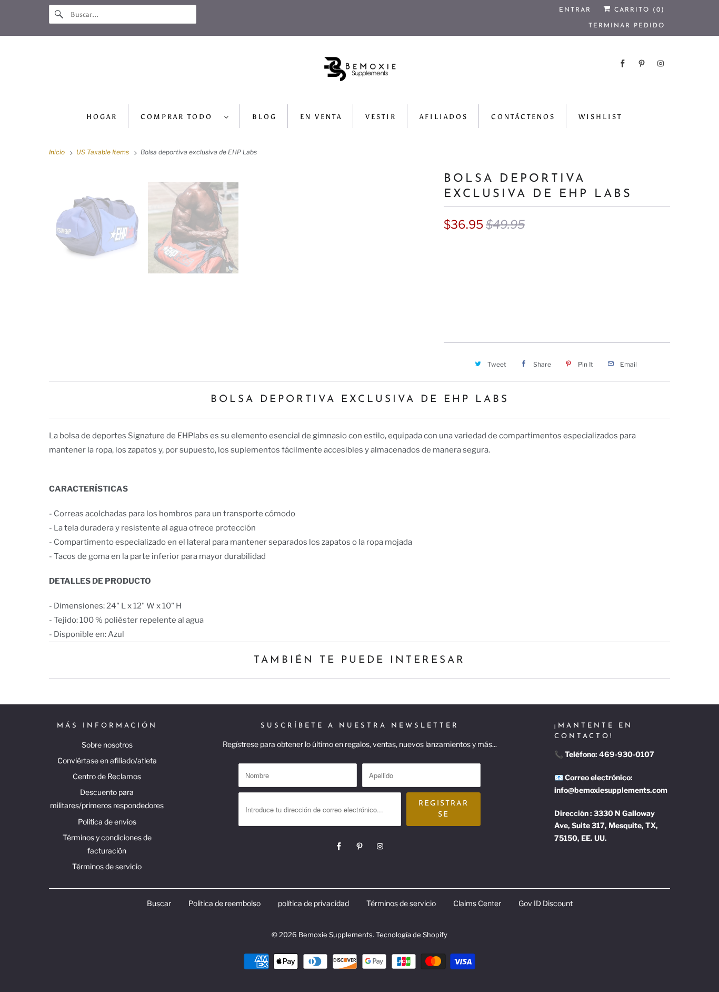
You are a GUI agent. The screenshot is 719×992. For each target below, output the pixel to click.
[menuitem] (185, 116)
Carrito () (638, 10)
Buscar (159, 903)
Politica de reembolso (224, 903)
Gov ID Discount (545, 903)
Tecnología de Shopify (411, 934)
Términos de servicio (107, 866)
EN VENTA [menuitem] (321, 117)
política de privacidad (313, 903)
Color (454, 251)
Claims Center (477, 903)
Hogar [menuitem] (101, 117)
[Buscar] (59, 14)
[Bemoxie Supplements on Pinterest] (641, 63)
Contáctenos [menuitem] (523, 117)
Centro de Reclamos (107, 776)
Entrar (575, 10)
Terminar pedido (626, 26)
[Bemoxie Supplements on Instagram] (660, 63)
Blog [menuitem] (264, 117)
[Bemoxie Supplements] (359, 73)
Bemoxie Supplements (335, 934)
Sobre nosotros (107, 744)
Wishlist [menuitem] (600, 117)
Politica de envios (107, 821)
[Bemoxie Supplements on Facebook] (623, 63)
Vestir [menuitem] (380, 117)
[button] (557, 307)
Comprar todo (180, 117)
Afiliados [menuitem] (444, 117)
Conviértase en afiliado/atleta (107, 760)
